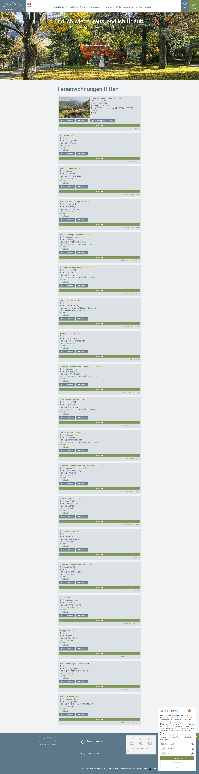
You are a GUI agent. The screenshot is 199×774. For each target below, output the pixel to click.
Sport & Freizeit (130, 7)
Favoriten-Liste (93, 753)
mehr (100, 125)
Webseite (96, 113)
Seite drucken (156, 768)
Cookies (145, 768)
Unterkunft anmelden (95, 741)
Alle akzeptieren (177, 758)
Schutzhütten (72, 7)
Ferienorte (109, 7)
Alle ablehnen (177, 767)
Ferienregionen (96, 7)
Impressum (110, 768)
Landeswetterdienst (133, 751)
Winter (118, 7)
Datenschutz (119, 768)
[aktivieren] (163, 748)
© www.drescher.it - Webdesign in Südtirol (94, 768)
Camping (84, 7)
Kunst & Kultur (145, 7)
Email (94, 110)
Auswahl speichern (177, 763)
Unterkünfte (59, 7)
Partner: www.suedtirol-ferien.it (133, 768)
